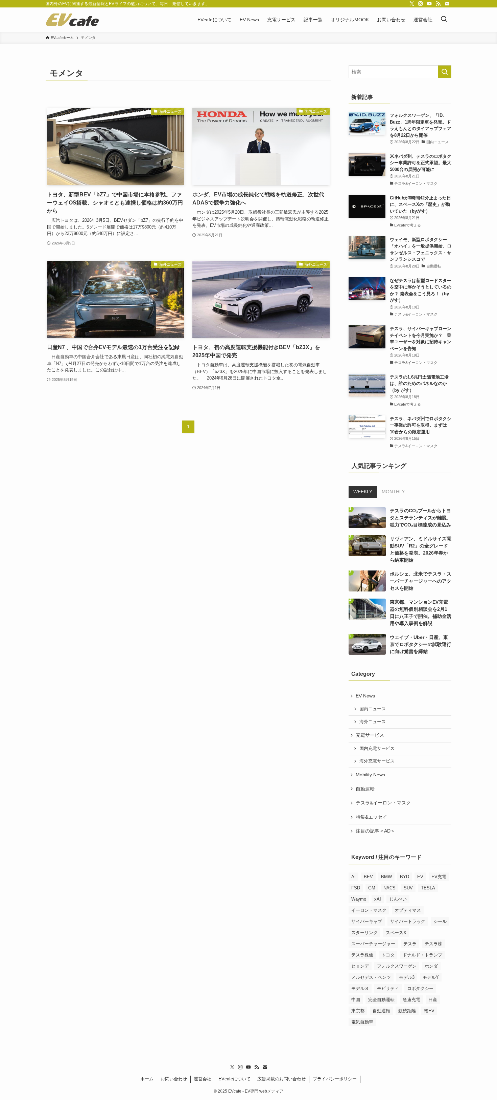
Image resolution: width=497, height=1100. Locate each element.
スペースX (396, 932)
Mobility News (370, 774)
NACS (389, 887)
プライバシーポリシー (335, 1078)
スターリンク (364, 932)
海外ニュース (372, 721)
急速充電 (411, 999)
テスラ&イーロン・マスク (383, 802)
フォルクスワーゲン (397, 966)
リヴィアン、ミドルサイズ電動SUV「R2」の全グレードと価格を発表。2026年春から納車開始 (420, 549)
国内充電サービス (377, 748)
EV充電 (438, 876)
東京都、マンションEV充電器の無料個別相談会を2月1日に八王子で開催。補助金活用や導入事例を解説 (420, 612)
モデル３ (360, 988)
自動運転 (365, 789)
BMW (386, 876)
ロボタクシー (420, 988)
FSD (355, 887)
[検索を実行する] (444, 71)
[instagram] (420, 3)
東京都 (357, 1010)
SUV (408, 887)
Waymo (358, 899)
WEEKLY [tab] (362, 491)
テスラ (410, 943)
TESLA (428, 887)
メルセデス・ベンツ (371, 977)
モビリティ (388, 988)
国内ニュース (372, 709)
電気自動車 (362, 1021)
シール (440, 921)
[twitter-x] (411, 3)
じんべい (398, 899)
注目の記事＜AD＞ (375, 831)
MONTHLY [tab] (393, 491)
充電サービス (370, 735)
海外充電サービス (377, 761)
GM (371, 887)
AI (353, 876)
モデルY (431, 977)
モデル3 (407, 977)
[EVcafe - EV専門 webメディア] (72, 19)
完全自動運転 (381, 999)
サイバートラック (407, 921)
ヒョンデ (360, 966)
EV (420, 876)
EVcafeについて (234, 1078)
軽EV (429, 1010)
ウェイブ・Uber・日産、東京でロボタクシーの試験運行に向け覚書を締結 (420, 644)
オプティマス (408, 910)
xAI (377, 899)
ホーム (146, 1078)
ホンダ (431, 966)
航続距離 (407, 1010)
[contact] (447, 3)
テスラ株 (433, 943)
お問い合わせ (174, 1078)
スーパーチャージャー (373, 943)
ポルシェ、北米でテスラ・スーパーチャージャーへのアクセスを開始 (420, 581)
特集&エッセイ (371, 817)
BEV (368, 876)
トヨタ (388, 954)
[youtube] (429, 3)
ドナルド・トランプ (422, 954)
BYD (404, 876)
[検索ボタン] (443, 19)
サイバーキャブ (366, 921)
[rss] (438, 3)
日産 (432, 999)
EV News (365, 695)
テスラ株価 (362, 954)
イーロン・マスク (368, 910)
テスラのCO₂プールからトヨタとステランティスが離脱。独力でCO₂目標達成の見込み (420, 517)
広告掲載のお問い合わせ (281, 1078)
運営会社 (202, 1078)
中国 (355, 999)
